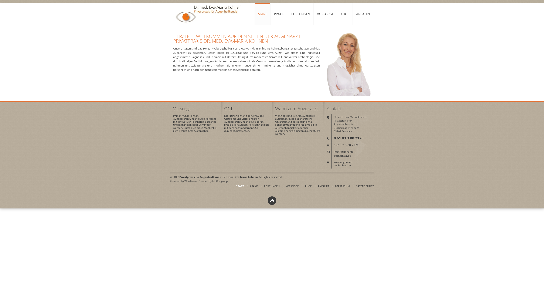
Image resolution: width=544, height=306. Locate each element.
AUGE (345, 14)
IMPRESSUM (342, 186)
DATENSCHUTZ (365, 186)
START (262, 14)
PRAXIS (279, 14)
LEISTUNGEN (300, 14)
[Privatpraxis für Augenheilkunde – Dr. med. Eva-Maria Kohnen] (209, 14)
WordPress (190, 181)
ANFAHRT (363, 14)
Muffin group (220, 181)
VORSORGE (325, 14)
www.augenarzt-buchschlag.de (343, 163)
